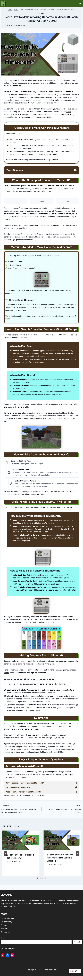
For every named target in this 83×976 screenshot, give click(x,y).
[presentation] (20, 840)
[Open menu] (80, 3)
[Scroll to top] (78, 968)
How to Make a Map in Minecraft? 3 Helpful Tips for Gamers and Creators (18, 809)
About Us (5, 929)
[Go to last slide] (5, 853)
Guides (41, 13)
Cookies (4, 925)
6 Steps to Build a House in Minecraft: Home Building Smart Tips (60, 857)
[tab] (37, 878)
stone (22, 388)
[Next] (77, 853)
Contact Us (5, 932)
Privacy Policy (6, 922)
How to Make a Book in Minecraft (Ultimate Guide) (24, 795)
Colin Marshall (8, 25)
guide (19, 133)
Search (3, 938)
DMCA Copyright (7, 918)
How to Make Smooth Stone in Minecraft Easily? (65, 809)
